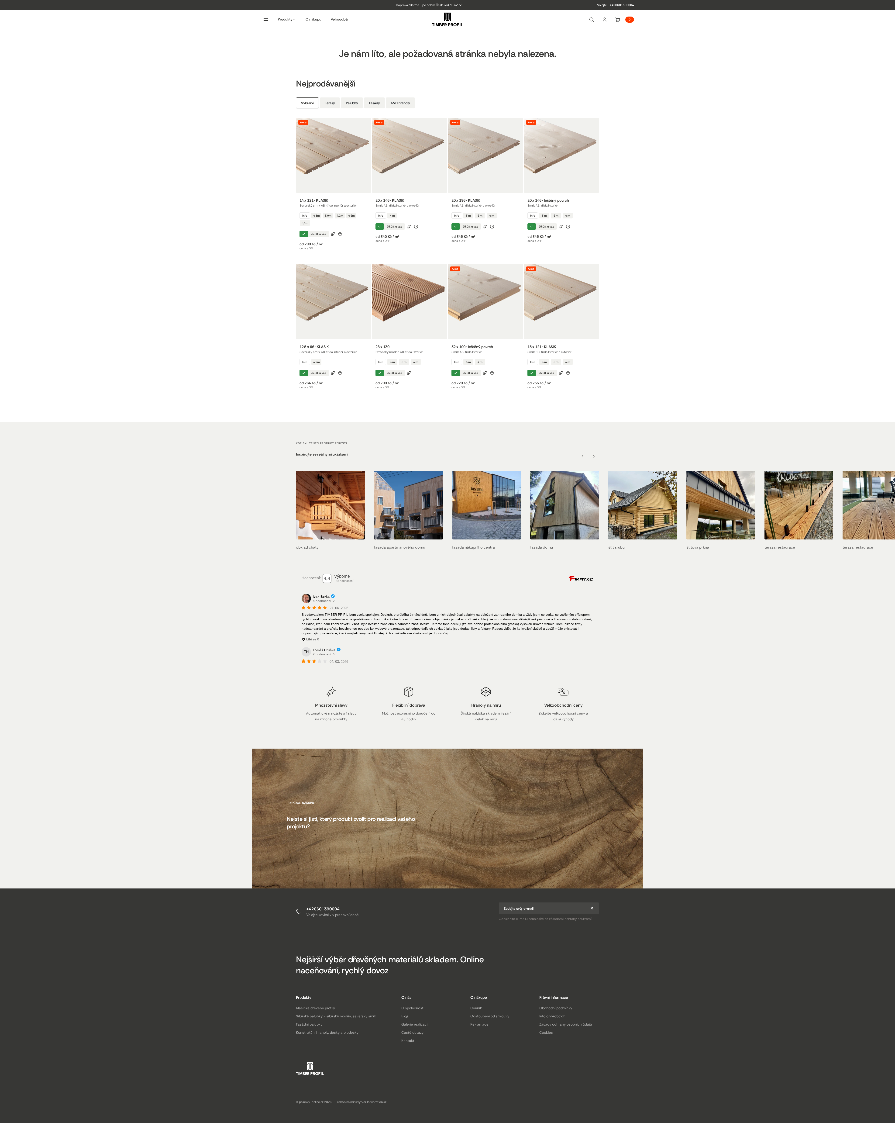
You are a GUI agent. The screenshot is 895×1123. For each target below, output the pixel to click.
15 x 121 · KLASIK (541, 346)
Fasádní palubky (309, 1024)
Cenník (476, 1008)
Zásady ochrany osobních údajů (565, 1024)
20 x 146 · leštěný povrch (548, 200)
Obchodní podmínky (555, 1008)
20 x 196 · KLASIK (465, 200)
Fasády (374, 103)
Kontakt (407, 1040)
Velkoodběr (339, 19)
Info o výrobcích (552, 1016)
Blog (404, 1016)
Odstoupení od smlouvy (489, 1016)
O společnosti (412, 1008)
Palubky (352, 103)
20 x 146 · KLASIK (389, 200)
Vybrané (307, 103)
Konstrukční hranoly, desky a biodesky (327, 1032)
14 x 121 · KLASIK (313, 200)
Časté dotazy (412, 1032)
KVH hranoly (400, 103)
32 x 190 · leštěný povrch (472, 346)
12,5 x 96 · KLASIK (314, 346)
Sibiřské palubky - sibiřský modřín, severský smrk (336, 1016)
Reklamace (479, 1024)
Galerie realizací (414, 1024)
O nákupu (313, 19)
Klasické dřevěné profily (315, 1008)
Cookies (546, 1032)
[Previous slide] (582, 456)
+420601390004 (622, 5)
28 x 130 (382, 346)
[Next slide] (594, 456)
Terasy (330, 103)
